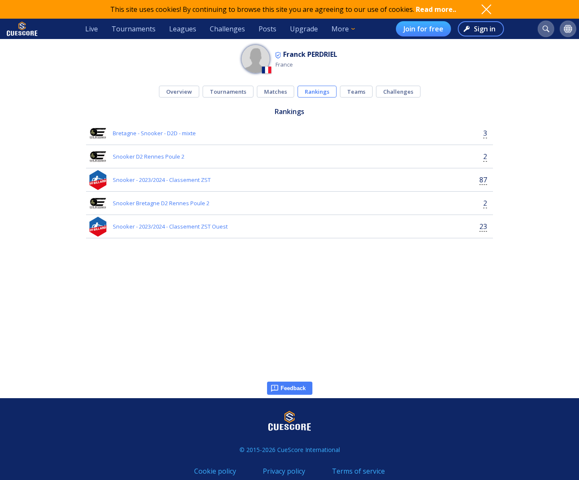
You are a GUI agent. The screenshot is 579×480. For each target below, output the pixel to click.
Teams (356, 91)
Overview (179, 91)
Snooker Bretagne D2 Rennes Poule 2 (161, 203)
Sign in (484, 28)
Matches (275, 91)
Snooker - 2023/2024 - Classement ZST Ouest (170, 226)
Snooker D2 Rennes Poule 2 (148, 156)
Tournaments (133, 28)
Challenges (227, 28)
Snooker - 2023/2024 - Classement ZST (162, 180)
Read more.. (436, 9)
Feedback (293, 388)
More (340, 28)
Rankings (317, 91)
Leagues (182, 28)
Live (91, 28)
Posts (267, 28)
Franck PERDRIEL (310, 54)
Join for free (423, 28)
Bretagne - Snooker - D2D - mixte (154, 133)
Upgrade (304, 28)
